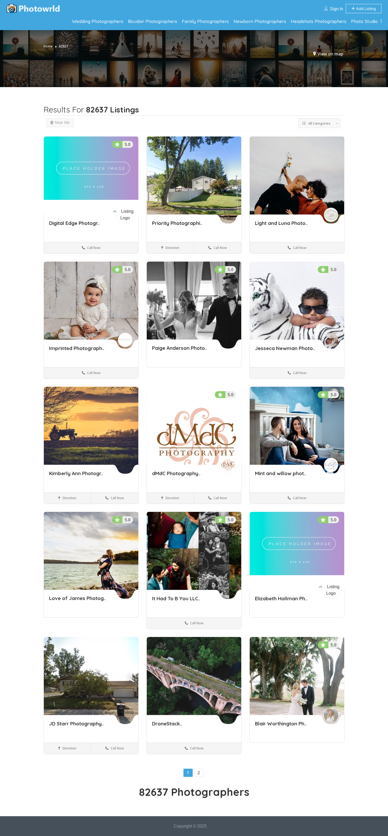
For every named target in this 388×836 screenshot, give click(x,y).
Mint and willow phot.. (280, 473)
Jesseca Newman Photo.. (285, 348)
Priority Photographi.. (177, 223)
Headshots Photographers (318, 21)
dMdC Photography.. (176, 473)
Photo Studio (364, 21)
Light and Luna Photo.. (281, 223)
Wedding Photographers (97, 21)
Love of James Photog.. (77, 598)
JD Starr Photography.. (76, 723)
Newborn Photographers (260, 21)
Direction (172, 247)
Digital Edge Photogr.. (74, 223)
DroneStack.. (167, 723)
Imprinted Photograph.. (76, 348)
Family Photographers (205, 21)
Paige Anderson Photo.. (179, 348)
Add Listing (365, 8)
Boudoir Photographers (152, 21)
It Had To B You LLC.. (176, 598)
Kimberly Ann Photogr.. (76, 473)
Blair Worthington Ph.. (280, 723)
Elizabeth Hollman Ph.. (281, 598)
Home (48, 46)
